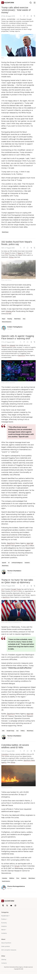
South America (6, 881)
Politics (23, 730)
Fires (17, 878)
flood (7, 253)
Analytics (4, 926)
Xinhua (11, 257)
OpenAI (3, 345)
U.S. (2, 589)
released (12, 345)
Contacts (4, 963)
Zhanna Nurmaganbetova (16, 886)
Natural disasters (6, 321)
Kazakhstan (5, 916)
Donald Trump (16, 589)
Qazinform (21, 355)
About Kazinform (6, 943)
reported (29, 543)
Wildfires (11, 878)
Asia (24, 318)
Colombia (4, 754)
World (3, 930)
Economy (4, 922)
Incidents (27, 562)
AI (8, 562)
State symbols (5, 946)
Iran (17, 730)
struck (17, 866)
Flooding (9, 318)
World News (5, 232)
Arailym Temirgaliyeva (14, 327)
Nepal (19, 253)
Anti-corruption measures (8, 950)
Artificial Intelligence (17, 562)
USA (3, 730)
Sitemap (3, 959)
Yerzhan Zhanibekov (14, 570)
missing (9, 311)
